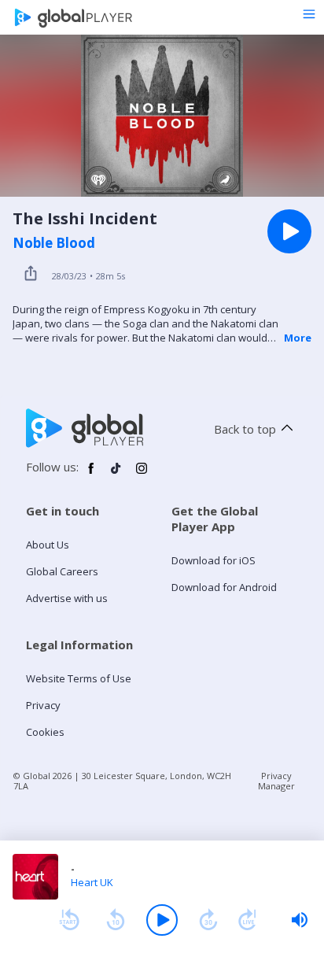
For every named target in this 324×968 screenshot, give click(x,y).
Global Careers (62, 571)
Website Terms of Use (78, 678)
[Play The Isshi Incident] (289, 231)
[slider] (299, 920)
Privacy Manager (276, 780)
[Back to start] (69, 920)
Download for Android (224, 587)
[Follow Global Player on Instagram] (142, 475)
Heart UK (92, 882)
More (297, 338)
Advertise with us (67, 598)
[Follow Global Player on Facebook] (91, 475)
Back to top (245, 429)
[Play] (162, 920)
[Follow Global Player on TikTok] (116, 475)
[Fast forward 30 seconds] (208, 920)
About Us (47, 545)
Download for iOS (213, 560)
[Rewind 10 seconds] (115, 920)
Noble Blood (54, 243)
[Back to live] (247, 920)
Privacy (43, 705)
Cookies (45, 732)
